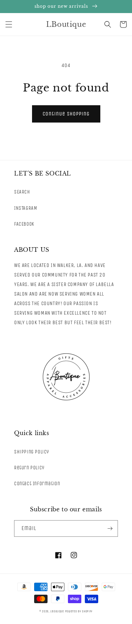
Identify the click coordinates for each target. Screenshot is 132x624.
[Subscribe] (110, 528)
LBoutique (57, 611)
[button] (9, 24)
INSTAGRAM (25, 208)
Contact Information (37, 484)
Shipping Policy (31, 452)
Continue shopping (66, 114)
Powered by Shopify (79, 611)
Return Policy (29, 468)
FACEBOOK (24, 224)
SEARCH (22, 192)
